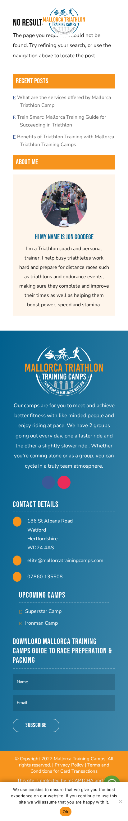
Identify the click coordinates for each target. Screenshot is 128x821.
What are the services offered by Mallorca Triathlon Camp (65, 101)
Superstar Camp (43, 611)
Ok (65, 811)
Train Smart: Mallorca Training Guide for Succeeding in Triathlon (63, 121)
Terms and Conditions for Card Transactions (69, 768)
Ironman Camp (41, 623)
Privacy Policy (69, 765)
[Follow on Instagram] (64, 482)
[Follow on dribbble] (79, 482)
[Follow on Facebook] (48, 482)
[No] (120, 801)
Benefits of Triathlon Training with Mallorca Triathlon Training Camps (67, 140)
